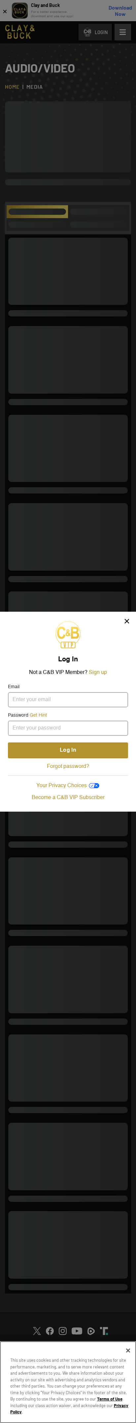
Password (27, 715)
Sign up (98, 672)
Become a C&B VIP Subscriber (68, 797)
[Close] (128, 1350)
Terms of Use (109, 1398)
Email (13, 687)
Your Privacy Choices (61, 785)
